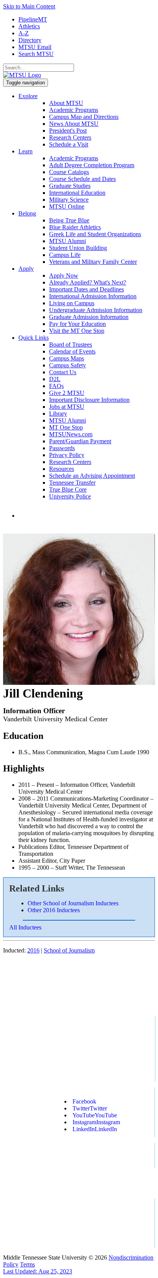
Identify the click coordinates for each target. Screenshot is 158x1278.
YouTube (94, 1115)
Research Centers (70, 137)
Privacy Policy (66, 455)
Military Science (69, 199)
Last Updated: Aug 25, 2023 (37, 1271)
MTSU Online (66, 206)
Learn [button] (25, 151)
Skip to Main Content (29, 6)
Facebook (84, 1101)
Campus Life (65, 255)
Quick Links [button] (33, 337)
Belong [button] (27, 213)
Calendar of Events (72, 351)
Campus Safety (67, 365)
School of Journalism (69, 950)
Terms (27, 1264)
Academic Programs (73, 110)
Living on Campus (71, 303)
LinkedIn (94, 1129)
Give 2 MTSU (66, 393)
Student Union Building (78, 248)
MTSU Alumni (67, 241)
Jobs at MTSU (66, 406)
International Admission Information (93, 296)
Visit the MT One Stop (76, 330)
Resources (61, 468)
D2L (55, 379)
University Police (70, 496)
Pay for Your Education (77, 324)
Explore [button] (28, 96)
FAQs (56, 386)
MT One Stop (66, 427)
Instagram (96, 1122)
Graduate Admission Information (88, 317)
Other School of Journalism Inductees (73, 903)
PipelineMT (32, 19)
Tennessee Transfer (72, 482)
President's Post (68, 130)
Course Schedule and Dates (82, 179)
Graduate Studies (70, 186)
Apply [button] (26, 268)
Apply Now (63, 275)
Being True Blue (69, 220)
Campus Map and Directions (83, 116)
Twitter (89, 1108)
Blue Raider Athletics (75, 227)
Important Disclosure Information (89, 399)
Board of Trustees (70, 344)
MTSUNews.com (70, 434)
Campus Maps (66, 358)
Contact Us (62, 372)
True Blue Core (68, 489)
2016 (33, 950)
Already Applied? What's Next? (87, 282)
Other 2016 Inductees (54, 910)
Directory (29, 40)
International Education (77, 192)
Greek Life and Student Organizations (95, 234)
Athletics (29, 26)
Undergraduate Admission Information (95, 310)
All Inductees (25, 927)
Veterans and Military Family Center (93, 261)
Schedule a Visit (68, 144)
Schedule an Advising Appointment (92, 475)
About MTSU (66, 103)
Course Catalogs (69, 172)
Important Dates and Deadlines (86, 289)
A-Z (23, 33)
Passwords (62, 448)
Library (58, 413)
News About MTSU (74, 123)
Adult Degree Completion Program (91, 165)
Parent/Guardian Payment (80, 441)
